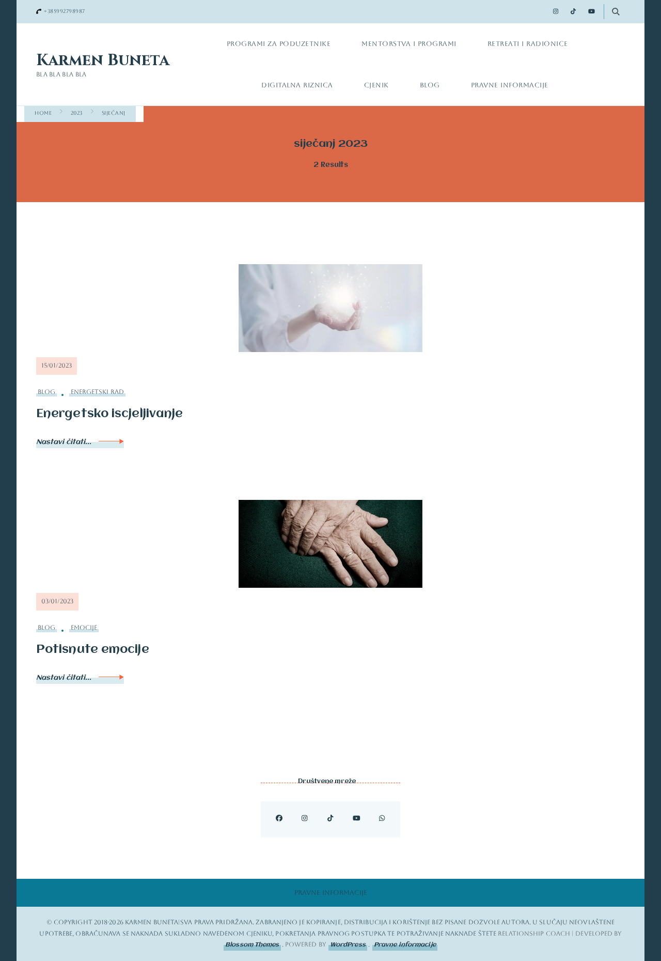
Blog (430, 85)
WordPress (348, 944)
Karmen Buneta (102, 61)
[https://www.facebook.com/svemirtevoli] (279, 819)
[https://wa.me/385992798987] (382, 819)
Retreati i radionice (527, 44)
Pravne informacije (509, 85)
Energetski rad (97, 391)
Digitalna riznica (297, 85)
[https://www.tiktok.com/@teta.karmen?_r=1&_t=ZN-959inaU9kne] (330, 819)
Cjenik (376, 85)
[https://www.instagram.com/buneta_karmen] (304, 819)
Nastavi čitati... (64, 442)
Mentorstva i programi (409, 44)
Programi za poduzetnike (279, 44)
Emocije (84, 627)
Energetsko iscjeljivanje (109, 414)
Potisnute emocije (92, 650)
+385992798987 (64, 11)
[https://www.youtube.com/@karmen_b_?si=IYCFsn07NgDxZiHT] (356, 819)
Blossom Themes (252, 944)
